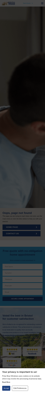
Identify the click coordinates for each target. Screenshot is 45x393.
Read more (6, 382)
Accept (6, 388)
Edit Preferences (20, 388)
